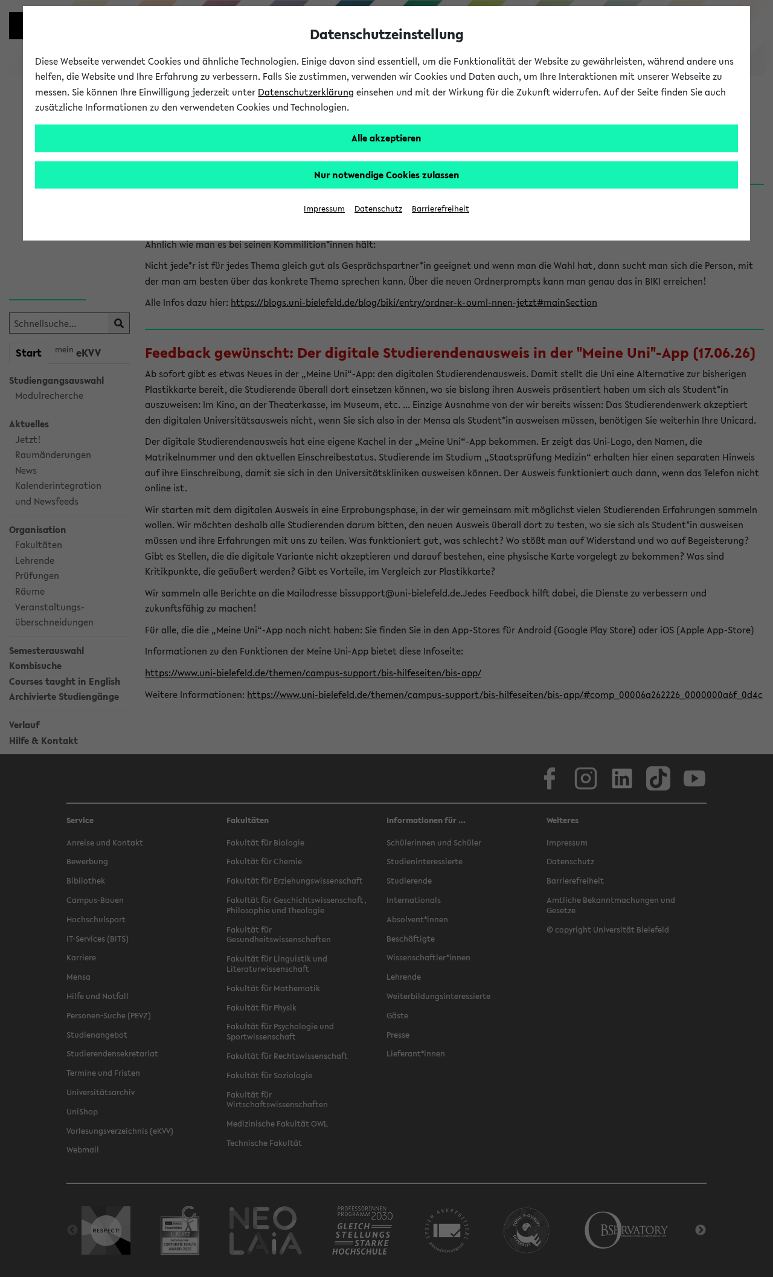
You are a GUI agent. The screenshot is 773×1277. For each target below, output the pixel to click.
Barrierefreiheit (440, 209)
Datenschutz (378, 209)
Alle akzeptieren (386, 137)
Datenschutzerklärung (306, 92)
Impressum (324, 209)
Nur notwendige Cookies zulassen (387, 174)
